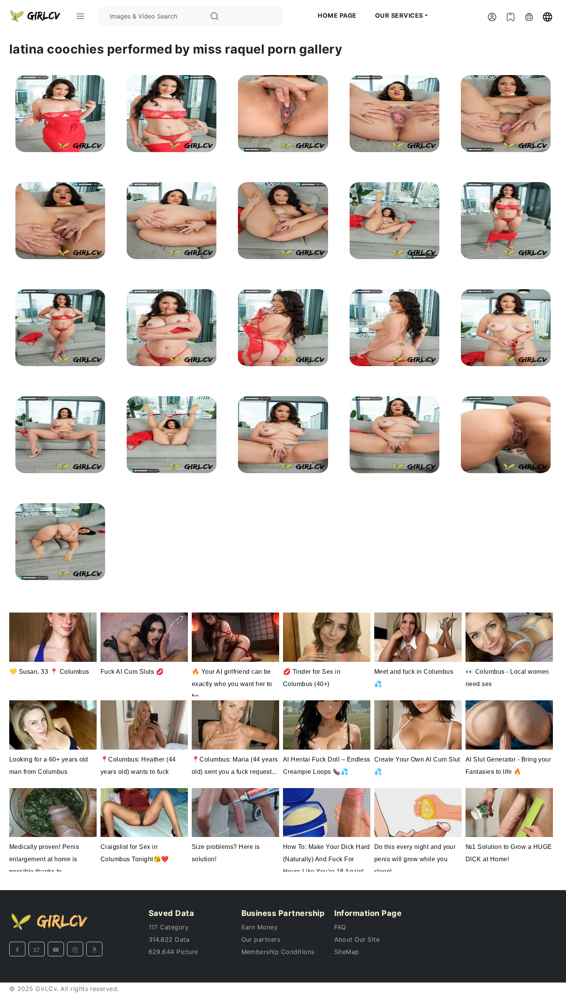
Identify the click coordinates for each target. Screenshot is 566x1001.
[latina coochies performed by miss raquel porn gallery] (60, 113)
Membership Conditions (278, 952)
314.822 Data (169, 939)
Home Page (337, 15)
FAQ (340, 927)
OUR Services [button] (399, 15)
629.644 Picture (173, 952)
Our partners (261, 939)
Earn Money (259, 927)
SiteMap (346, 952)
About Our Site (357, 939)
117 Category (169, 927)
